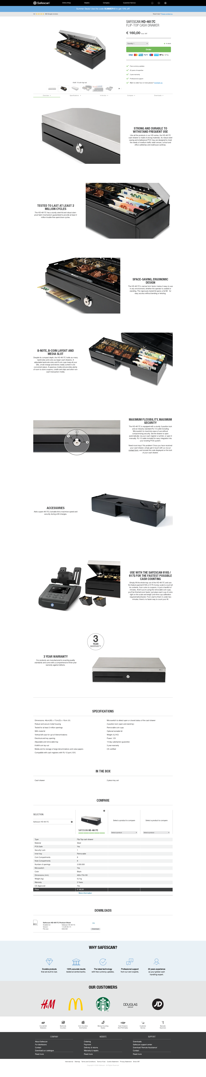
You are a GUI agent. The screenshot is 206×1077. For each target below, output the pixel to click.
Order (148, 49)
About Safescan (41, 1042)
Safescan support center (142, 1045)
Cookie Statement (112, 1061)
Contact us (158, 83)
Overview (46, 95)
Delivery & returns (91, 1048)
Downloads (158, 95)
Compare (130, 95)
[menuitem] (41, 3)
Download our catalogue (44, 1051)
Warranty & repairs (91, 1051)
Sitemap (77, 1061)
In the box (103, 95)
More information (85, 893)
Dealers (87, 3)
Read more (39, 1054)
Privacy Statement (126, 1061)
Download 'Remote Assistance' (145, 1048)
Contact (38, 1048)
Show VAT (136, 1061)
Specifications (74, 95)
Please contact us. (167, 14)
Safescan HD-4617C (41, 822)
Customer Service (129, 3)
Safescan (88, 830)
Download (95, 929)
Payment (87, 1045)
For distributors (41, 1045)
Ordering (87, 1042)
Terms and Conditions (88, 1061)
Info (93, 923)
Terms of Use (101, 1061)
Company (106, 3)
